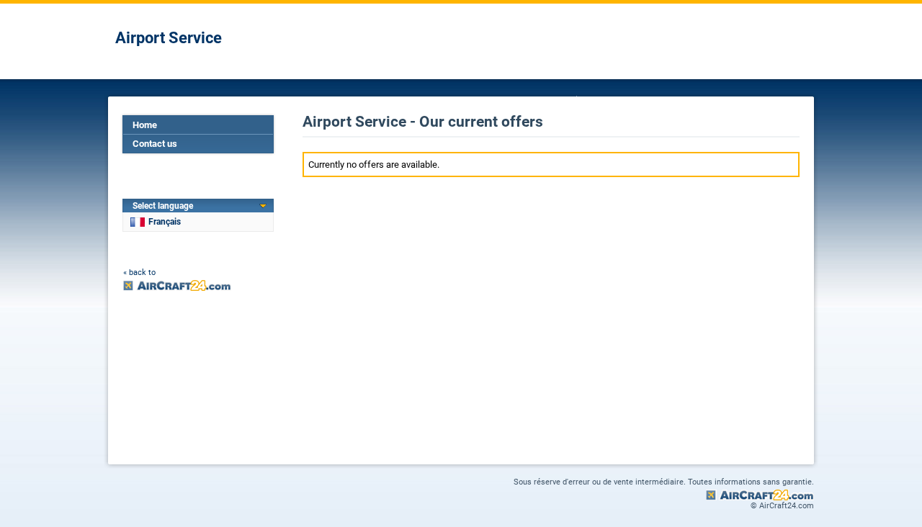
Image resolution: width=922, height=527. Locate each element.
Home (145, 125)
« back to (139, 272)
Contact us (155, 143)
